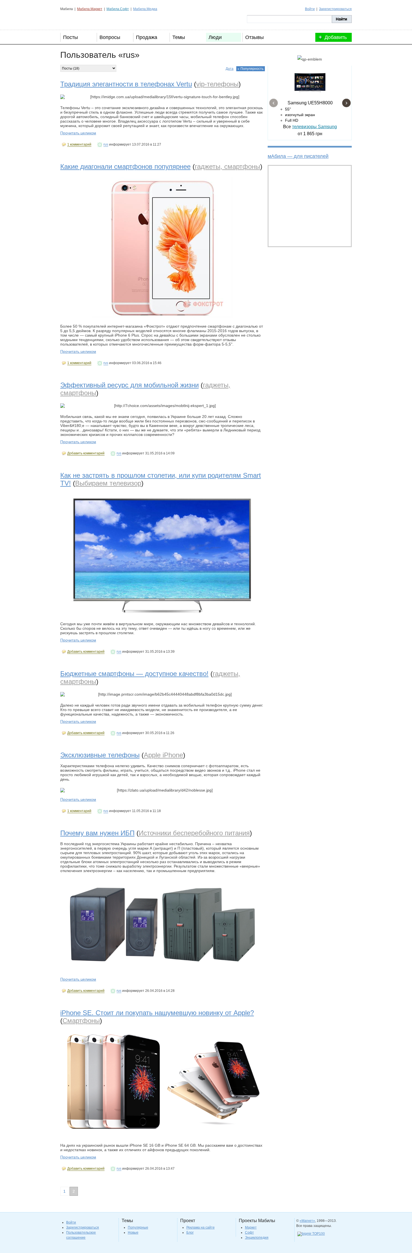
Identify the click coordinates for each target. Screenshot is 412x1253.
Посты (70, 37)
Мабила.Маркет (89, 9)
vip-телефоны (217, 84)
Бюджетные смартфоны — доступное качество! (134, 673)
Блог (190, 1232)
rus (105, 144)
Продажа (146, 37)
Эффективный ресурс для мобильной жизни (129, 385)
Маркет (251, 1227)
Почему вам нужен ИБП (97, 833)
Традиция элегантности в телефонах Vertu (126, 84)
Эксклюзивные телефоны (100, 755)
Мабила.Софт (118, 9)
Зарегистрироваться (335, 9)
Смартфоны (81, 1020)
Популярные (138, 1227)
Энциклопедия (257, 1238)
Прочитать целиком (78, 133)
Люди (215, 37)
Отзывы (254, 37)
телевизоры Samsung (314, 126)
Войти (310, 9)
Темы (178, 37)
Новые (133, 1232)
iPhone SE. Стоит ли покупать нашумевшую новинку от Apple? (157, 1013)
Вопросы (109, 37)
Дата (229, 69)
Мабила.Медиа (145, 9)
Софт (249, 1232)
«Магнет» (307, 1221)
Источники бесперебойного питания (194, 833)
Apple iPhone (163, 755)
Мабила (88, 19)
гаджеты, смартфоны (227, 166)
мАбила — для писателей (298, 156)
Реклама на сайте (200, 1227)
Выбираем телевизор (108, 483)
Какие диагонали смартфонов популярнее (125, 166)
